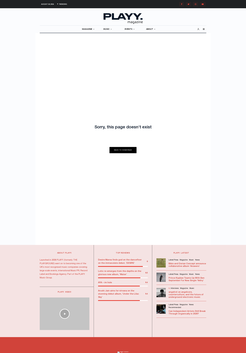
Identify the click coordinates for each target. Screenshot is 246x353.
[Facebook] (181, 4)
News (197, 260)
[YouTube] (203, 4)
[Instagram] (195, 4)
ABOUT (149, 29)
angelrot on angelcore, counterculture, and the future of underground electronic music (186, 294)
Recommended (175, 307)
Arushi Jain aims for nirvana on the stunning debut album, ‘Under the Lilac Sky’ (118, 294)
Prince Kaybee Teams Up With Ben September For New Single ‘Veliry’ (186, 279)
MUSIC (106, 29)
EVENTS (128, 29)
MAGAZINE (87, 29)
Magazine (184, 260)
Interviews (175, 288)
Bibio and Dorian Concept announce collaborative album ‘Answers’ (187, 265)
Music (191, 260)
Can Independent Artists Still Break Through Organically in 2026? (187, 312)
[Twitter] (188, 4)
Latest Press (173, 260)
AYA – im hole (105, 283)
